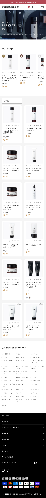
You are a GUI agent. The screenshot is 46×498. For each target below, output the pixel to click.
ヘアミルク (20, 389)
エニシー (4, 357)
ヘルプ (4, 445)
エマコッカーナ (21, 357)
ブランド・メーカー (36, 35)
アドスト (19, 354)
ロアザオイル (20, 396)
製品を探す (6, 439)
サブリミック (20, 360)
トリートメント (6, 380)
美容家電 (33, 399)
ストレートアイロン (22, 377)
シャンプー (34, 371)
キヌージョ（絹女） (8, 360)
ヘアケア (5, 421)
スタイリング (6, 377)
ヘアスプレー (35, 384)
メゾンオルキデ (35, 393)
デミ (3, 29)
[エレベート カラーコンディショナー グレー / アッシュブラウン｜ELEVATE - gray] (27, 297)
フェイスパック (35, 380)
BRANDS (5, 415)
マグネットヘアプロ (8, 393)
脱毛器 (4, 405)
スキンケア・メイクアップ (11, 427)
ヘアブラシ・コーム (8, 389)
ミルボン (19, 393)
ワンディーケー (35, 396)
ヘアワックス (35, 389)
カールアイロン (35, 357)
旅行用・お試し (6, 399)
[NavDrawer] (38, 7)
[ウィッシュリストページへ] (29, 7)
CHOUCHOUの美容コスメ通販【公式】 (15, 35)
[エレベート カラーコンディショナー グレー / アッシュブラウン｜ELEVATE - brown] (30, 297)
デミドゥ (33, 377)
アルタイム (34, 354)
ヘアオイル (20, 384)
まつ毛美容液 (6, 354)
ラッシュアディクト (8, 396)
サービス (5, 451)
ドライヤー (20, 380)
